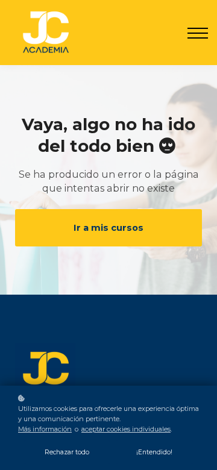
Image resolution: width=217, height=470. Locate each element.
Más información (45, 429)
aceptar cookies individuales (126, 429)
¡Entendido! (154, 452)
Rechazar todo (67, 452)
